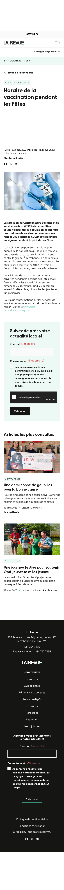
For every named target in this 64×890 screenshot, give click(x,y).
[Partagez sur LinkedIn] (16, 164)
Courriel (23, 344)
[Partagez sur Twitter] (10, 164)
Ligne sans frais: (32, 651)
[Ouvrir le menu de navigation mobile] (57, 42)
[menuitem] (47, 51)
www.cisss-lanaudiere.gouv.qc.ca (20, 308)
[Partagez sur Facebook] (5, 164)
